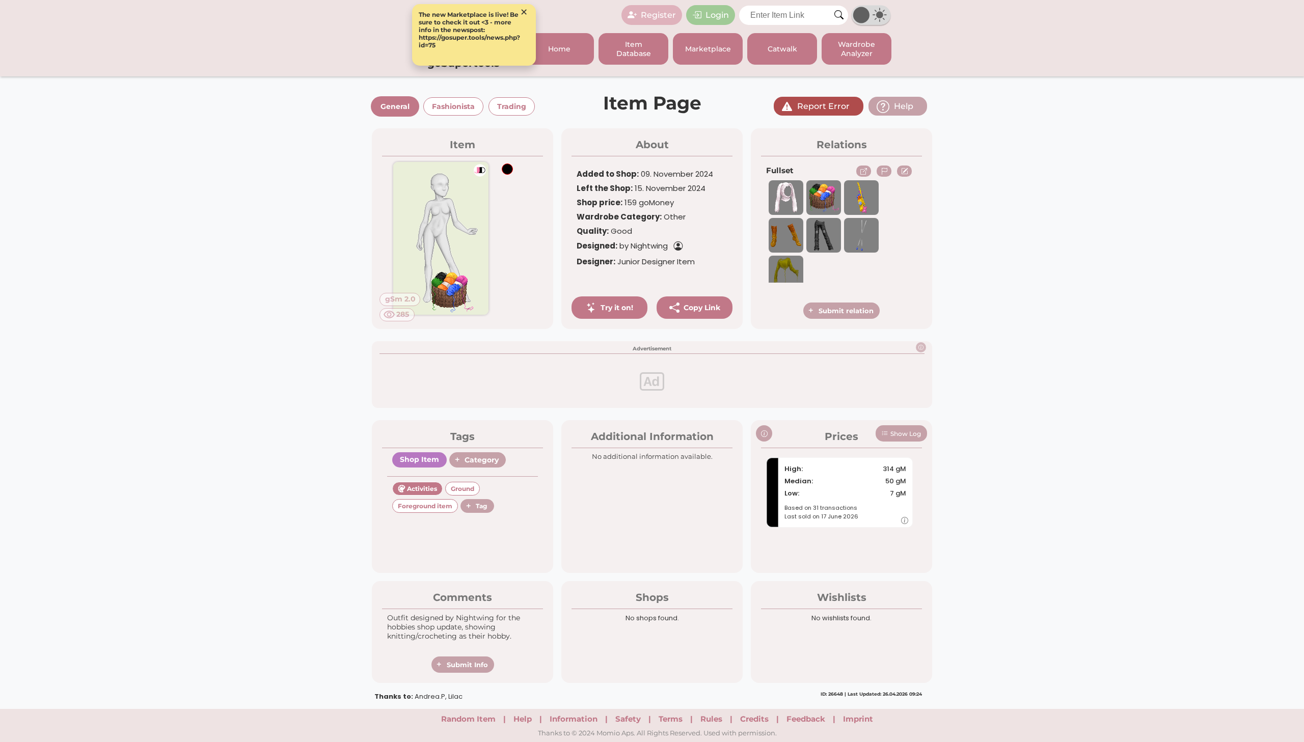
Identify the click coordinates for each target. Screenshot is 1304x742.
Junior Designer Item (636, 261)
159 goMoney (625, 202)
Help (522, 719)
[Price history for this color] (904, 520)
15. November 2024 (641, 188)
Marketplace (708, 48)
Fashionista (453, 106)
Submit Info (467, 665)
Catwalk (782, 48)
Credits (754, 719)
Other (631, 216)
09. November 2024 (645, 174)
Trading (511, 106)
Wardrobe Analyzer (856, 49)
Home (559, 48)
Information (573, 719)
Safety (628, 719)
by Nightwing (622, 245)
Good (604, 231)
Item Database (633, 49)
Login (717, 15)
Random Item (468, 719)
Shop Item (419, 459)
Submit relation (846, 311)
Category (482, 459)
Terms (671, 719)
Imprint (858, 719)
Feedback (805, 719)
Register (658, 15)
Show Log (905, 433)
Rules (711, 719)
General (395, 106)
